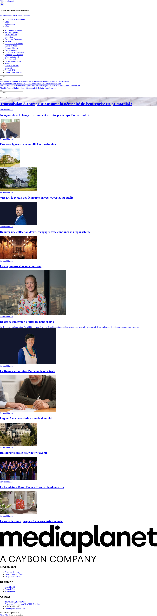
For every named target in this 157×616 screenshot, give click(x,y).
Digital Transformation (13, 72)
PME (7, 22)
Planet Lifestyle (11, 589)
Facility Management (13, 61)
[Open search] (1, 79)
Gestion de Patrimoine (13, 39)
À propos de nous (12, 572)
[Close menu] (1, 90)
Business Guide (11, 50)
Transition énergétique (13, 30)
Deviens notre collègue (14, 574)
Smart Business (11, 35)
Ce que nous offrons (13, 576)
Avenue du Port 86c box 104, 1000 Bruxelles (22, 604)
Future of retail (10, 59)
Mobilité (8, 63)
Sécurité (8, 41)
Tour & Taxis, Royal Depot (15, 602)
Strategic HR (10, 70)
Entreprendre (10, 24)
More (7, 26)
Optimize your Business (14, 55)
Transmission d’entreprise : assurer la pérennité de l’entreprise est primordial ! (66, 104)
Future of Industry (12, 66)
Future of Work (11, 46)
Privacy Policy (4, 615)
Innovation (9, 37)
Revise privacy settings (16, 615)
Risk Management (12, 32)
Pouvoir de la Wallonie (14, 44)
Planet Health (10, 587)
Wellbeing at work (12, 57)
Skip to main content (8, 1)
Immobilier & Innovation (14, 52)
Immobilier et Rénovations (15, 19)
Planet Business (15, 15)
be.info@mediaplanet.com (15, 608)
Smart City (9, 68)
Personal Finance (11, 48)
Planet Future (10, 591)
